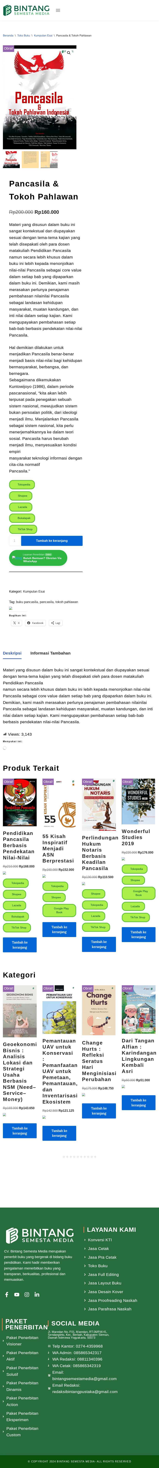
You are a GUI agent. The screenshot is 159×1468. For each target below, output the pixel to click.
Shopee (22, 495)
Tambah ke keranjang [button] (20, 944)
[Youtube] (16, 1294)
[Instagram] (26, 1294)
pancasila (47, 602)
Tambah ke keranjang (52, 540)
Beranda (8, 35)
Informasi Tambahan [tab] (50, 653)
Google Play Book (61, 910)
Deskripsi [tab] (12, 653)
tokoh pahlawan (66, 602)
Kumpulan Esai (43, 35)
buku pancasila (27, 602)
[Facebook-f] (6, 1294)
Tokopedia (23, 484)
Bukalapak (23, 518)
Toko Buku (23, 35)
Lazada (22, 507)
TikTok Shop (25, 529)
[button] (57, 10)
